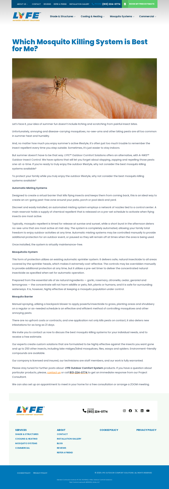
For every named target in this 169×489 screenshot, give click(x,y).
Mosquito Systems (121, 16)
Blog (60, 443)
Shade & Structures (61, 16)
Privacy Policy (146, 430)
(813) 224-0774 (97, 411)
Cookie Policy (109, 430)
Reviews (47, 4)
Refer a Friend (60, 4)
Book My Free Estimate (141, 3)
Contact (36, 4)
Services (21, 430)
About (61, 430)
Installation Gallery (79, 4)
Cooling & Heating (91, 16)
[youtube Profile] (148, 410)
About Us (21, 4)
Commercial (146, 16)
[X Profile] (136, 410)
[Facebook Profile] (130, 410)
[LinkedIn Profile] (142, 410)
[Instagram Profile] (124, 410)
